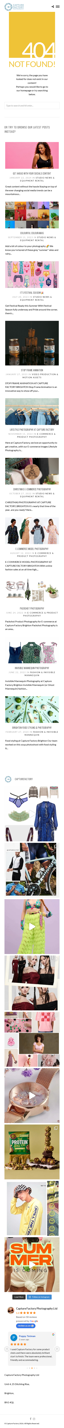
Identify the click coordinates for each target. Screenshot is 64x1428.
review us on (24, 1325)
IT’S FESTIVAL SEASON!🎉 (32, 292)
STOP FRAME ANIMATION (32, 370)
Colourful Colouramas (32, 233)
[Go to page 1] (29, 1368)
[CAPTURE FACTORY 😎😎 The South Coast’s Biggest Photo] (32, 1039)
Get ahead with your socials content (32, 173)
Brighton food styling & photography (32, 727)
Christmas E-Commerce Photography (32, 489)
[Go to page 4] (36, 1368)
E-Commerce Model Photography (32, 549)
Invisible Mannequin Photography (32, 668)
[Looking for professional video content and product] (32, 926)
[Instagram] (34, 1418)
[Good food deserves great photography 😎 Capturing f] (32, 1152)
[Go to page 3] (34, 1368)
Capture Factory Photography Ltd (36, 1308)
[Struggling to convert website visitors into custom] (32, 1264)
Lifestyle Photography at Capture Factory (32, 429)
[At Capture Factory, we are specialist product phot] (32, 983)
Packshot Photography (32, 608)
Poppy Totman (27, 1336)
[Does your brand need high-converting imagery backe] (32, 813)
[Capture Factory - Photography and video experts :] (32, 870)
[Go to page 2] (32, 1368)
